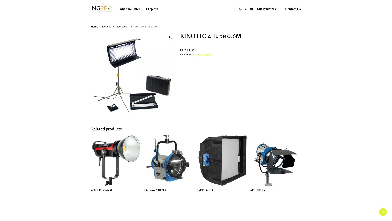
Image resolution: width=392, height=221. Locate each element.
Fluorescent (122, 26)
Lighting (106, 26)
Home (94, 26)
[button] (170, 37)
